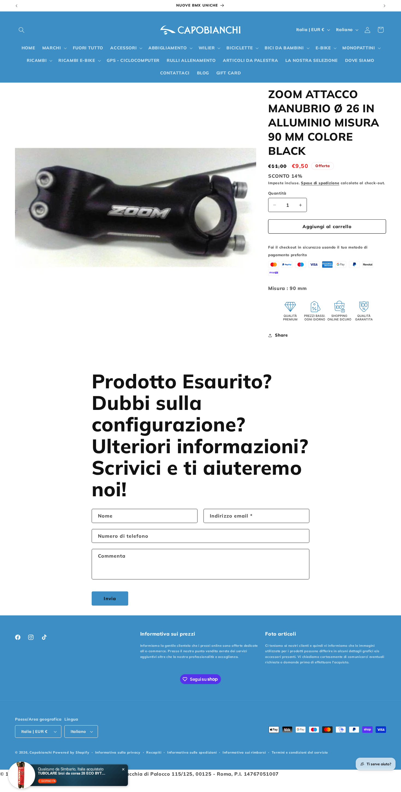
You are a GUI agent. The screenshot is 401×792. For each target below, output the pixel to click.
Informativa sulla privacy (117, 752)
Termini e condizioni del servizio (300, 752)
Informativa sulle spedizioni (192, 752)
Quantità (277, 193)
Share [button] (281, 335)
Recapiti (153, 752)
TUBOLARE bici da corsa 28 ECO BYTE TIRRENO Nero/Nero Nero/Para (72, 771)
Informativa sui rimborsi (244, 752)
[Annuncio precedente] (17, 5)
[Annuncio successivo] (385, 5)
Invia (110, 598)
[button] (21, 29)
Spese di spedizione (320, 183)
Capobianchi (40, 752)
